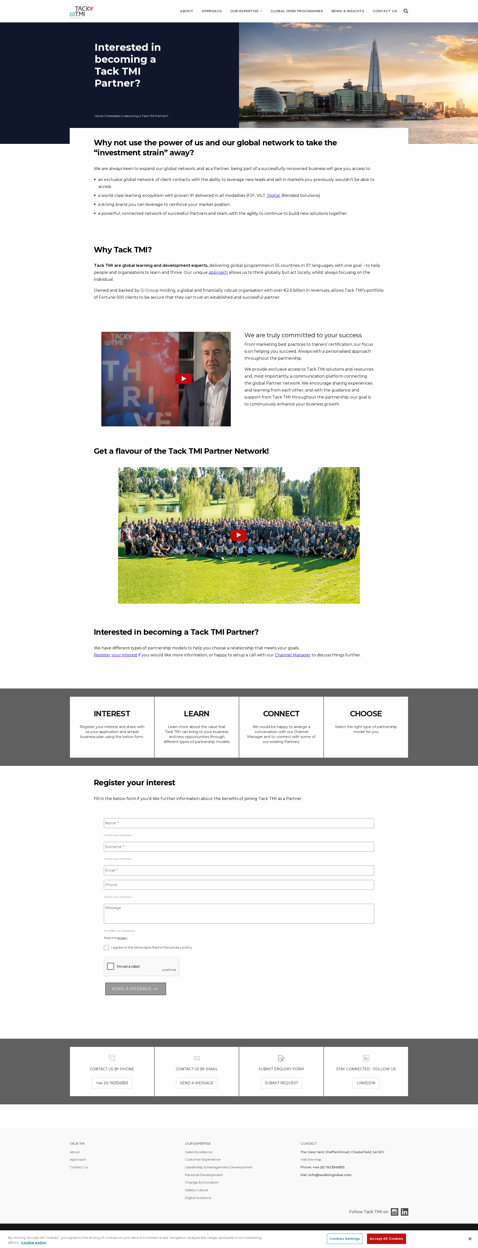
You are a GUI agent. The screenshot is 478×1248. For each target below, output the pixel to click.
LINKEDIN (366, 1083)
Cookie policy (33, 1243)
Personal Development (204, 1175)
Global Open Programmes (296, 11)
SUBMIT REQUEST (281, 1083)
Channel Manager (293, 655)
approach (218, 272)
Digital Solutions (198, 1198)
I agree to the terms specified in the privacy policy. (152, 947)
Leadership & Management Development (218, 1167)
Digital (273, 195)
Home (99, 116)
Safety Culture (196, 1190)
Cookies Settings (345, 1239)
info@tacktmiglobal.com (330, 1175)
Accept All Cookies (386, 1239)
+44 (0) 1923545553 (329, 1167)
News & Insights (347, 11)
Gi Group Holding (158, 290)
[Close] (470, 1238)
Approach (212, 11)
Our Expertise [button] (245, 11)
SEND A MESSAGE (196, 1083)
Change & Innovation (202, 1182)
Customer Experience (203, 1159)
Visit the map (310, 1159)
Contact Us (385, 11)
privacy (122, 938)
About (186, 11)
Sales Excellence (198, 1152)
